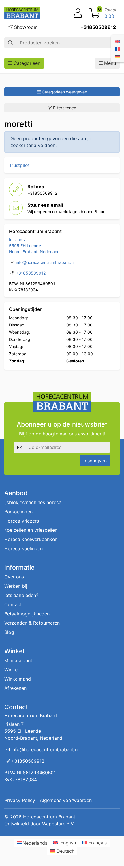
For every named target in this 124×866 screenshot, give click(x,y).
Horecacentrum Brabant (49, 817)
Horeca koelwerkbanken (30, 539)
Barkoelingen (18, 511)
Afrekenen (15, 688)
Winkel (11, 669)
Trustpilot (19, 165)
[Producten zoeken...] (10, 42)
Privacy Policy (19, 800)
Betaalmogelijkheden (27, 614)
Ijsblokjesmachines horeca (32, 502)
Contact (13, 604)
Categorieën (26, 63)
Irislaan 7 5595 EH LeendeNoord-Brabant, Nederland (34, 245)
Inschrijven (95, 460)
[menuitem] (117, 41)
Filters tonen (64, 107)
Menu (109, 63)
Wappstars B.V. (58, 823)
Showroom (25, 27)
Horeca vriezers (21, 521)
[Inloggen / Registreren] (78, 13)
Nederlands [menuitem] (34, 843)
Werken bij (15, 586)
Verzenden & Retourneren (32, 623)
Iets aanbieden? (21, 595)
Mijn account (18, 660)
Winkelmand (17, 679)
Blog (9, 632)
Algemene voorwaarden (66, 800)
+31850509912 (98, 27)
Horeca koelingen (23, 548)
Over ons (14, 577)
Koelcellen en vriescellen (30, 530)
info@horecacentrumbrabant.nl (45, 262)
